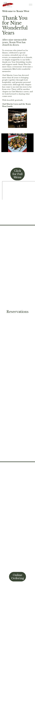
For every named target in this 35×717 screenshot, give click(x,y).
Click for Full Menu (17, 174)
